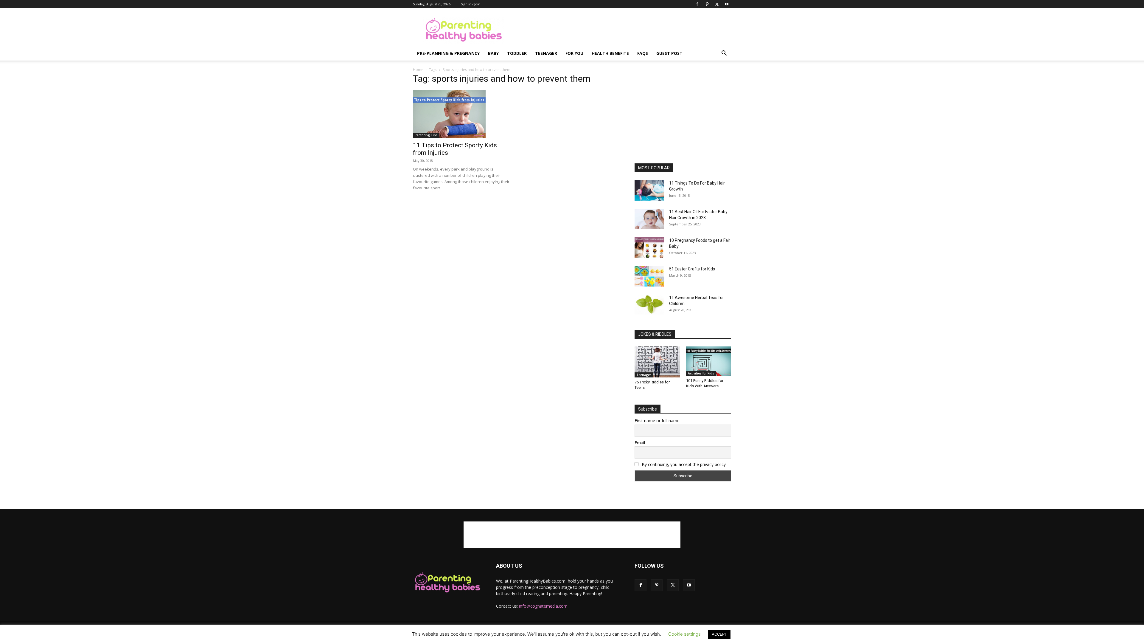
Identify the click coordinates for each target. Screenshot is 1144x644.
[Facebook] (697, 4)
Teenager (546, 53)
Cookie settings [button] (684, 634)
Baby (493, 53)
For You (574, 53)
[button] (724, 54)
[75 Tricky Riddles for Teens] (657, 361)
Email (640, 442)
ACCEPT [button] (719, 634)
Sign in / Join (470, 4)
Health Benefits (610, 53)
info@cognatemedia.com (543, 606)
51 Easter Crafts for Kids (692, 269)
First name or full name (657, 420)
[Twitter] (716, 4)
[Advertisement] (622, 30)
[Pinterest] (706, 4)
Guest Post (669, 53)
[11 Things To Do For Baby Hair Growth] (649, 190)
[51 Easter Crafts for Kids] (649, 276)
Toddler (517, 53)
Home (418, 69)
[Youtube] (726, 4)
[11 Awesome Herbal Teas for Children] (649, 305)
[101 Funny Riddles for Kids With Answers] (708, 361)
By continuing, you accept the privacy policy (683, 464)
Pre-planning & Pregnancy (448, 53)
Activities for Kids (701, 373)
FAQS (642, 53)
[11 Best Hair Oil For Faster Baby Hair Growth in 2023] (649, 219)
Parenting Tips (426, 135)
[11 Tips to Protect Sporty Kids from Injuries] (461, 114)
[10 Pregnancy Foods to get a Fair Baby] (649, 247)
